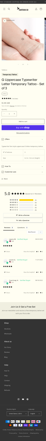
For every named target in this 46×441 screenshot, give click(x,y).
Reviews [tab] (7, 227)
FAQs (6, 376)
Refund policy (39, 430)
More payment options (23, 133)
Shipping (12, 106)
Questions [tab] (21, 227)
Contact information (24, 436)
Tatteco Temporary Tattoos (14, 430)
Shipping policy (34, 433)
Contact (7, 380)
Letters (5, 93)
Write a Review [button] (24, 215)
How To (6, 371)
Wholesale (7, 334)
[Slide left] (18, 64)
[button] (4, 9)
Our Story (7, 347)
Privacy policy (13, 433)
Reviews (7, 352)
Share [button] (6, 179)
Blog (5, 357)
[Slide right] (27, 64)
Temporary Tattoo (10, 74)
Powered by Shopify (28, 430)
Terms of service (23, 433)
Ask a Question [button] (24, 220)
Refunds (7, 390)
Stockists (7, 329)
